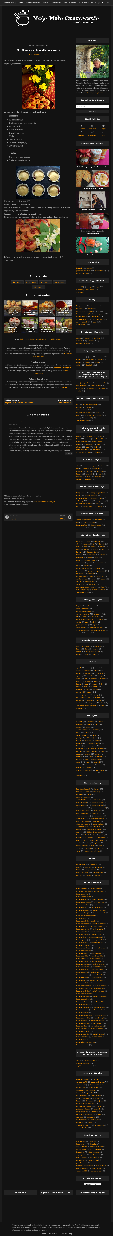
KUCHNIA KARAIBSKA (99, 967)
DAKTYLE (100, 676)
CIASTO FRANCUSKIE (82, 813)
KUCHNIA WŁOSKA (81, 442)
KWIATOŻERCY (91, 555)
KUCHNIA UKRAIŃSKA (97, 1029)
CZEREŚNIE (90, 676)
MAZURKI (94, 840)
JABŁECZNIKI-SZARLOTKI (94, 832)
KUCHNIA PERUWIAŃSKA (83, 999)
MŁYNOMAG (101, 501)
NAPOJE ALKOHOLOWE (92, 652)
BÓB (97, 724)
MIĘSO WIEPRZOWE (82, 872)
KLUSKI (78, 439)
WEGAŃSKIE (95, 316)
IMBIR (85, 546)
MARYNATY (79, 341)
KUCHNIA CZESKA (98, 929)
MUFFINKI (46, 339)
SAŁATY (94, 579)
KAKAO (78, 649)
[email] (101, 3)
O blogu (20, 3)
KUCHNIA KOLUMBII (82, 969)
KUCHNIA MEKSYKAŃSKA (83, 985)
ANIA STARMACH (81, 1141)
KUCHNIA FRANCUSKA (95, 937)
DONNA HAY (93, 1144)
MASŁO (100, 360)
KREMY (89, 287)
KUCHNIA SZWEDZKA (82, 1023)
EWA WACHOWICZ (81, 1147)
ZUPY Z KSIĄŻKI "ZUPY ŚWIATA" (85, 290)
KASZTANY (95, 684)
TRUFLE (100, 765)
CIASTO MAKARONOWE (83, 816)
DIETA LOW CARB (81, 311)
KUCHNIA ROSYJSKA (99, 1007)
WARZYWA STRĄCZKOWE (83, 770)
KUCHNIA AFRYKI (96, 889)
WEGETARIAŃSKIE (81, 319)
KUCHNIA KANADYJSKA (82, 967)
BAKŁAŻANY (90, 722)
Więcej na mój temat (95, 93)
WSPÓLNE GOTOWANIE (83, 1063)
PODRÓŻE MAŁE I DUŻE (83, 271)
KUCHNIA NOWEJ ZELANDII (84, 994)
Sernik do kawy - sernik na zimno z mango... (12, 327)
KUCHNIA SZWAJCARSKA (97, 1020)
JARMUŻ (93, 546)
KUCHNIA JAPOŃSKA (82, 961)
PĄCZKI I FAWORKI (81, 845)
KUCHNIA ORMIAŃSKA (99, 996)
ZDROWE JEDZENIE (82, 322)
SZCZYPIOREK (80, 584)
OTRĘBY (86, 565)
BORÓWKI (88, 673)
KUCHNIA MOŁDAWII (82, 988)
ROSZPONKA (79, 573)
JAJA (91, 357)
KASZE (78, 495)
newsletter (92, 135)
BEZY (87, 792)
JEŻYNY (96, 681)
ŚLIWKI (102, 705)
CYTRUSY (79, 676)
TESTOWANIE (91, 1117)
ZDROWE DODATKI (97, 319)
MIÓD (78, 362)
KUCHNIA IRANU (97, 953)
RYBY (91, 528)
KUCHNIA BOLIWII (81, 918)
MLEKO (87, 362)
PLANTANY (98, 697)
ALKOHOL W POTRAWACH (83, 646)
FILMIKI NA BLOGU (94, 1087)
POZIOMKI (90, 700)
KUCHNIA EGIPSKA (95, 932)
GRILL (77, 468)
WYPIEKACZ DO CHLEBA (98, 630)
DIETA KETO (79, 308)
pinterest (81, 135)
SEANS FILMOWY (100, 271)
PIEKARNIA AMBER (90, 1060)
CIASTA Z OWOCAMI (82, 808)
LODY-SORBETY (90, 360)
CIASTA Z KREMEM (97, 805)
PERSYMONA (80, 697)
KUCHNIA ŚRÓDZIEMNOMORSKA (85, 1042)
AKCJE (78, 1060)
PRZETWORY (91, 341)
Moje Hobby (83, 3)
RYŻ (77, 506)
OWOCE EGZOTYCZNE (82, 695)
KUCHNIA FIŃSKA (81, 937)
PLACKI (95, 447)
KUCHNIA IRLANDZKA (82, 956)
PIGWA (89, 697)
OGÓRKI (78, 751)
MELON (88, 689)
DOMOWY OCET (81, 1087)
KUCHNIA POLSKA (99, 439)
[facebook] (88, 3)
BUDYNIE (79, 794)
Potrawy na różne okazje (52, 3)
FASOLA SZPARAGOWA (82, 735)
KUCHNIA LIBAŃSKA (97, 975)
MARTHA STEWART (81, 1157)
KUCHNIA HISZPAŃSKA (82, 945)
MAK (77, 840)
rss (103, 135)
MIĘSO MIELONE (91, 870)
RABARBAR (99, 700)
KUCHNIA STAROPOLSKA (83, 1018)
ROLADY (93, 845)
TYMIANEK (92, 584)
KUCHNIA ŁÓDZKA (97, 442)
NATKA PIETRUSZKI (81, 410)
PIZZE (87, 447)
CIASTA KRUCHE (97, 800)
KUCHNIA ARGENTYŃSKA (83, 902)
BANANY (78, 673)
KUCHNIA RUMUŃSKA (82, 1010)
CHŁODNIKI (79, 287)
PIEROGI (78, 447)
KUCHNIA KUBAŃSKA (82, 975)
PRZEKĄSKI (97, 568)
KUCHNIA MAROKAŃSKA (83, 983)
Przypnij (61, 282)
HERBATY (102, 544)
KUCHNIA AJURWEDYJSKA (83, 314)
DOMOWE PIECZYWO (89, 466)
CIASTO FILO (97, 810)
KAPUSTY (79, 743)
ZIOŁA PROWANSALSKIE (98, 590)
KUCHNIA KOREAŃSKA (97, 969)
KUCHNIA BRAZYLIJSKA (82, 923)
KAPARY (78, 549)
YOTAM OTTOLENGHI (96, 1171)
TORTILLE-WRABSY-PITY (83, 452)
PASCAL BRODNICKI (81, 1163)
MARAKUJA (79, 689)
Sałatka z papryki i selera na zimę (93, 167)
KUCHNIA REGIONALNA (82, 1007)
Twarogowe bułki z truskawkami (12, 311)
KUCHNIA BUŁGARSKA (98, 923)
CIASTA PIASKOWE (97, 802)
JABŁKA (78, 681)
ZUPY (97, 287)
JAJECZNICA (100, 357)
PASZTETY (79, 476)
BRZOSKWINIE (99, 673)
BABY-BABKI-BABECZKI (38, 55)
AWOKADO (87, 670)
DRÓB (78, 867)
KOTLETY (78, 474)
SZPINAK (78, 765)
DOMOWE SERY (81, 357)
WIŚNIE (102, 703)
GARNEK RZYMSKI (81, 385)
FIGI (86, 678)
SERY (99, 1114)
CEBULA (78, 727)
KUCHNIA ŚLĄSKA (81, 1039)
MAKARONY (79, 501)
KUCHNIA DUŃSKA (81, 932)
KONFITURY (97, 338)
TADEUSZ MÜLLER (97, 1168)
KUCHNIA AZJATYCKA (91, 495)
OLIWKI (94, 751)
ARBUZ (96, 668)
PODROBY (79, 875)
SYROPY (94, 654)
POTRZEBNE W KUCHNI (83, 1109)
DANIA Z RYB (98, 520)
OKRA (87, 751)
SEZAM (103, 579)
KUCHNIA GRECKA (96, 525)
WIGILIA (90, 1122)
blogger (103, 129)
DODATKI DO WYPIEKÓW (90, 404)
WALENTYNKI (95, 1120)
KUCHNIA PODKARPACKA (83, 1002)
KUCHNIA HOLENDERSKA (83, 948)
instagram (92, 129)
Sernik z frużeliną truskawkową (64, 311)
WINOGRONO (91, 703)
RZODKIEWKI (96, 759)
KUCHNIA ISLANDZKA (97, 956)
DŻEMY (78, 338)
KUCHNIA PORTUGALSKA (83, 1004)
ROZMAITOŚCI (89, 1114)
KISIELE (78, 837)
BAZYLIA (78, 541)
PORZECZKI (79, 700)
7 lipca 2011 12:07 (13, 424)
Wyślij (40, 287)
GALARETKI (79, 832)
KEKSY (103, 835)
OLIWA (98, 412)
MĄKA (78, 444)
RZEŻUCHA (100, 576)
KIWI (102, 684)
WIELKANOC (79, 1122)
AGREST (78, 668)
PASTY (78, 415)
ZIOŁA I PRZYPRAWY (82, 590)
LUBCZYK (102, 555)
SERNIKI (78, 848)
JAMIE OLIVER (80, 1152)
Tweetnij (47, 282)
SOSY (78, 418)
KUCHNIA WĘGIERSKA (82, 1034)
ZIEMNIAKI (79, 775)
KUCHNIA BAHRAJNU (98, 907)
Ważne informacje (70, 3)
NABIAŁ (97, 362)
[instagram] (91, 3)
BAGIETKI (79, 606)
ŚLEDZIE (78, 479)
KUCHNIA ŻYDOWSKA (82, 1045)
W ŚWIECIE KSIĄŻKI (82, 273)
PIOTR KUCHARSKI (101, 1165)
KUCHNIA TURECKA (81, 1029)
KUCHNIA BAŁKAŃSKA (82, 910)
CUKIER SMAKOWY (98, 824)
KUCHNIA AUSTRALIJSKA (83, 905)
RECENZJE (79, 1114)
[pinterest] (94, 3)
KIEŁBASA (79, 471)
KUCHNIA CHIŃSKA (81, 498)
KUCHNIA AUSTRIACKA (100, 905)
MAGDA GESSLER (81, 1155)
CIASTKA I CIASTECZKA (82, 810)
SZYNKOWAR (102, 388)
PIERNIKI (97, 843)
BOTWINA (100, 722)
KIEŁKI (86, 549)
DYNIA (78, 678)
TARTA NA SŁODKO (99, 848)
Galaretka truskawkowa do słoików (47, 329)
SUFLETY (88, 848)
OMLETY (78, 365)
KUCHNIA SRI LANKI (100, 1015)
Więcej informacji (50, 1234)
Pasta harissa (93, 255)
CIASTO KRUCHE (96, 813)
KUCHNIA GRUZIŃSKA (97, 940)
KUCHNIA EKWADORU (82, 934)
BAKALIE (78, 436)
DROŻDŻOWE (98, 614)
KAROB (86, 684)
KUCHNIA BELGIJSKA (99, 910)
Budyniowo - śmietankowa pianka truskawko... (30, 328)
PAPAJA (96, 695)
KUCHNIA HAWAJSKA (82, 942)
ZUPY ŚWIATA (80, 292)
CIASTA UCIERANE (81, 805)
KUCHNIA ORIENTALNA (82, 996)
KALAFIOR (78, 740)
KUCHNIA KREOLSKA (82, 972)
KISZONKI (87, 338)
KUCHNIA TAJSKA (97, 1023)
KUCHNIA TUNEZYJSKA (97, 1026)
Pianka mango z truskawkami (47, 311)
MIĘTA (78, 560)
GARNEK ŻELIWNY (96, 385)
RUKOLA (91, 576)
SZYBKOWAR (90, 388)
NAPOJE (78, 652)
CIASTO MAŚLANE (99, 816)
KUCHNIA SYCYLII (99, 1018)
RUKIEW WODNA (81, 576)
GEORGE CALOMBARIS (96, 1147)
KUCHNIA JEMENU (97, 961)
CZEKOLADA (96, 827)
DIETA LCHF (91, 308)
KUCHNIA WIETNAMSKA (83, 1031)
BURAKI (89, 724)
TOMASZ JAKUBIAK (81, 1171)
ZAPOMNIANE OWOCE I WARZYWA (86, 587)
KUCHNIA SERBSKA (97, 1010)
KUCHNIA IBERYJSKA (99, 948)
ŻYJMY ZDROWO (81, 324)
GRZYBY (78, 738)
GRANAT (93, 678)
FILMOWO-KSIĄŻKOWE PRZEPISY (85, 1090)
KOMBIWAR (79, 388)
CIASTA (89, 794)
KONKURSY (96, 1098)
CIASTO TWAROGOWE (82, 821)
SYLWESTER (79, 1117)
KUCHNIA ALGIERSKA (82, 894)
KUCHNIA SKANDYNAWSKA (84, 1015)
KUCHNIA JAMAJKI (95, 959)
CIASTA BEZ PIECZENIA (83, 797)
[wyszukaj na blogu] (108, 2)
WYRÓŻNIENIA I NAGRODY (83, 1125)
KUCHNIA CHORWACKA (97, 926)
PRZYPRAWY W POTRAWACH (93, 415)
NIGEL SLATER (80, 1160)
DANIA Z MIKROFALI (81, 1082)
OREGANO (100, 563)
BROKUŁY (79, 724)
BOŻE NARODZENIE (82, 1079)
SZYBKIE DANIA (87, 506)
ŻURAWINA (79, 708)
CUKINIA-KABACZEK (82, 730)
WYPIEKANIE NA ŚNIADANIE (84, 1066)
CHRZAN (88, 541)
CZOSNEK (97, 541)
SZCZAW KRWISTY (90, 582)
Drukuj (18, 282)
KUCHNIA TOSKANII (81, 1026)
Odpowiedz (68, 453)
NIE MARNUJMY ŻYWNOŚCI (84, 412)
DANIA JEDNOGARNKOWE (83, 383)
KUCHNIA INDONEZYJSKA (83, 950)
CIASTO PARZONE (81, 819)
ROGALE (95, 625)
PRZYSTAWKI (94, 1112)
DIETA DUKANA (94, 306)
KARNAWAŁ (86, 1098)
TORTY (78, 851)
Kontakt (64, 387)
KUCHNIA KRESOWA (96, 972)
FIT (98, 311)
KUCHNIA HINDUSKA (97, 942)
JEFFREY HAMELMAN (94, 1152)
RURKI (100, 845)
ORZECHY (89, 692)
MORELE (95, 689)
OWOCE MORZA (80, 528)
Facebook (58, 368)
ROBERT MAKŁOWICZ (82, 1168)
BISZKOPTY (96, 792)
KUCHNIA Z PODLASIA (82, 1037)
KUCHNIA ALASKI (99, 891)
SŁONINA (97, 875)
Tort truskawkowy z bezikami (30, 312)
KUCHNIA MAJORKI (81, 980)
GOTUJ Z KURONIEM (95, 1149)
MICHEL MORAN (94, 1157)
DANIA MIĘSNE (80, 864)
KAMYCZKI (79, 268)
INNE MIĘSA (98, 867)
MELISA (90, 557)
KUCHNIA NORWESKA (98, 991)
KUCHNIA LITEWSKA (82, 977)
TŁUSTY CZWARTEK (81, 1120)
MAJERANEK (79, 557)
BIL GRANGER (92, 1141)
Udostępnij (32, 282)
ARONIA (78, 670)
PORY (90, 757)
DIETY (91, 311)
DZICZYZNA (88, 867)
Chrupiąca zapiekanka (93, 188)
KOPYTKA (88, 439)
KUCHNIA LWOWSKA (97, 977)
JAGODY (87, 681)
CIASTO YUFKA (96, 821)
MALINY (40, 339)
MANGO (95, 687)
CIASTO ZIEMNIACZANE (83, 824)
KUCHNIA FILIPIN (96, 934)
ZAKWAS (78, 633)
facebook (81, 129)
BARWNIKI (79, 792)
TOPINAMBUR (90, 765)
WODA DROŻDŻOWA (82, 630)
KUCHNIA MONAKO (100, 985)
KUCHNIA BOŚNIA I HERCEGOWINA (86, 921)
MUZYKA (89, 268)
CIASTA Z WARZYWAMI (99, 808)
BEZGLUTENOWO (81, 306)
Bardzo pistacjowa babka (64, 329)
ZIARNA (100, 506)
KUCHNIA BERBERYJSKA (83, 913)
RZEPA (86, 759)
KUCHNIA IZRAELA (81, 959)
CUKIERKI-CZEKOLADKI (82, 827)
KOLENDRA (79, 552)
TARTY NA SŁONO (97, 450)
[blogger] (98, 3)
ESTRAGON (86, 544)
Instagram (67, 368)
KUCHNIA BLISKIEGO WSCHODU (85, 915)
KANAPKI (96, 468)
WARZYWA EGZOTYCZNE (83, 767)
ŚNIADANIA (89, 365)
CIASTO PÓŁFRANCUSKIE (97, 819)
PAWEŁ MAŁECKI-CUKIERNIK (84, 1165)
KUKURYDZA (79, 749)
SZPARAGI (97, 762)
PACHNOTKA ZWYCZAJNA (83, 568)
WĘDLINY (79, 391)
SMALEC (89, 476)
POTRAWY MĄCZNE (82, 450)
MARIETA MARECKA (95, 1155)
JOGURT (78, 360)
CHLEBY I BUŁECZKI (82, 608)
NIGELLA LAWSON (93, 1160)
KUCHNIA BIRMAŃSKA (99, 913)
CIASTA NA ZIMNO (81, 802)
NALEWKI (95, 649)
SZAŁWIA (78, 582)
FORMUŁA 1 (79, 1093)
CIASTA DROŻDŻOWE (82, 800)
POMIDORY (79, 757)
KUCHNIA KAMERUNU (99, 964)
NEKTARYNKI (80, 692)
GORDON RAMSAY (81, 1149)
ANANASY (88, 668)
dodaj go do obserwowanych (44, 501)
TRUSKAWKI (58, 339)
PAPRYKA (87, 754)
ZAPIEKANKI (88, 418)
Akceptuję (67, 1234)
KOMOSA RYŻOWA (92, 552)
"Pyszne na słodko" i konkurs (93, 209)
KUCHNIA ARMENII (99, 902)
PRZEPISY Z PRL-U (99, 314)
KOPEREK (79, 407)
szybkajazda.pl (15, 422)
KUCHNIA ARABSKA (81, 889)
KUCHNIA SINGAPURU (82, 1012)
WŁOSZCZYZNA (100, 770)
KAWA (87, 649)
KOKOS (104, 549)
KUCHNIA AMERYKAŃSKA (83, 897)
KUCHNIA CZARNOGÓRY (83, 929)
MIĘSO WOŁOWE (98, 872)
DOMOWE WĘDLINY (101, 383)
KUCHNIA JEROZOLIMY (82, 964)
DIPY (77, 404)
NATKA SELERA (80, 563)
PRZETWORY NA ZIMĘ (82, 343)
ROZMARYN (91, 573)
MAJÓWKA (100, 1101)
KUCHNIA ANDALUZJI (82, 899)
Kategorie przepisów (33, 3)
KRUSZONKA (88, 837)
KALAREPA (88, 740)
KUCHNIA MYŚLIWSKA (97, 988)
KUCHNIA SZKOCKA (81, 1020)
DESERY (78, 829)
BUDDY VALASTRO (81, 1144)
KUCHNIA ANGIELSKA (98, 899)
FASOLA (87, 732)
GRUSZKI (102, 678)
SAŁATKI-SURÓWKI (81, 316)
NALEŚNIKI (89, 444)
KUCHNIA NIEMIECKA (82, 991)
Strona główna (9, 3)
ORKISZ (98, 503)
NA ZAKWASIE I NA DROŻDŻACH (85, 619)
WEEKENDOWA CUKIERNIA (92, 851)
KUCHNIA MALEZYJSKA (96, 980)
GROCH (95, 735)
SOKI (52, 339)
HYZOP (78, 546)
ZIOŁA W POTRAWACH (82, 420)
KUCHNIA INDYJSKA (82, 953)
